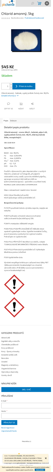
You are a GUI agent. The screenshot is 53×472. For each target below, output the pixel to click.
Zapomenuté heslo (9, 431)
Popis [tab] (6, 120)
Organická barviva (8, 368)
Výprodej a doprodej (9, 372)
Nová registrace (7, 428)
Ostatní (4, 361)
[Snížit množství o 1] (11, 87)
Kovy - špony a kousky (10, 351)
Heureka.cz (26, 441)
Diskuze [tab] (13, 120)
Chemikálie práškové (9, 344)
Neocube (5, 358)
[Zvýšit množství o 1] (11, 84)
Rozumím (40, 470)
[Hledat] (32, 3)
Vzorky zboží (6, 375)
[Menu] (47, 3)
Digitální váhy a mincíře (10, 341)
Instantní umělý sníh (9, 355)
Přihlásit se (9, 422)
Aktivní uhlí (5, 337)
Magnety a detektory (9, 365)
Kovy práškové (7, 348)
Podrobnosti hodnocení (34, 18)
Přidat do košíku (25, 86)
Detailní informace (8, 95)
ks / (26, 389)
